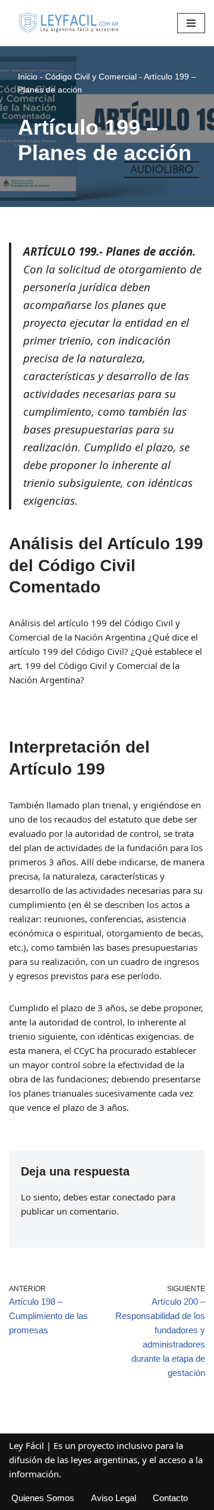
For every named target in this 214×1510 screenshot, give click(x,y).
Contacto (170, 1498)
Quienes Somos (42, 1498)
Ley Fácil (26, 1445)
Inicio (27, 76)
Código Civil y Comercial (91, 76)
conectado (133, 1197)
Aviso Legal (113, 1498)
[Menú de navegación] (191, 23)
